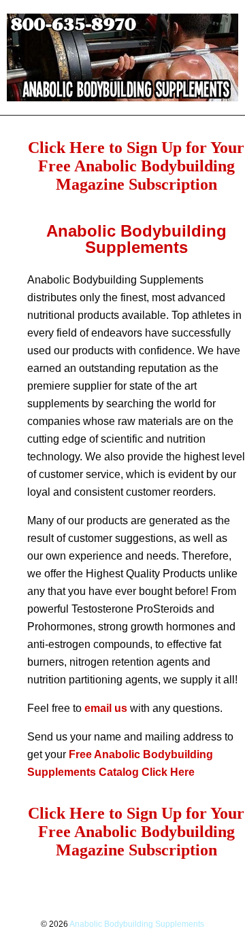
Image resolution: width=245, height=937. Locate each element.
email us (105, 708)
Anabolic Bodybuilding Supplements (136, 924)
